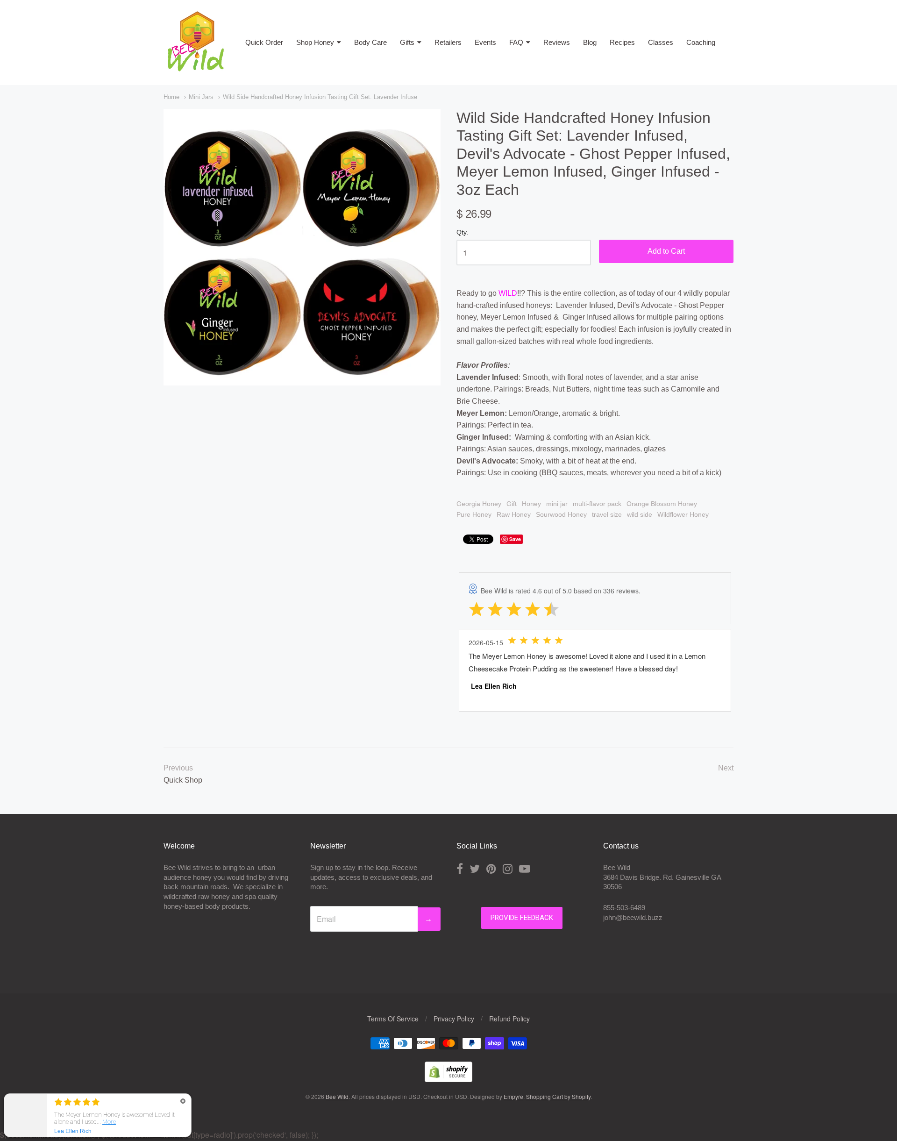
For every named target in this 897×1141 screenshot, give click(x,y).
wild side (639, 514)
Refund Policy (509, 1018)
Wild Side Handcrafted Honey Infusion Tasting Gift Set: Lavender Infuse (320, 96)
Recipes (622, 42)
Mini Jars (201, 96)
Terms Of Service (393, 1018)
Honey (531, 503)
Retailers (448, 42)
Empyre (513, 1096)
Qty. (462, 232)
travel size (607, 514)
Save (515, 538)
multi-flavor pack (597, 503)
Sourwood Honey (561, 514)
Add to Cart (666, 251)
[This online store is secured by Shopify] (448, 1079)
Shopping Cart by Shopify (558, 1096)
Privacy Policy (454, 1018)
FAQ (516, 42)
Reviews (556, 42)
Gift (511, 503)
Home (171, 96)
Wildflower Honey (683, 514)
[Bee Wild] (195, 67)
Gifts (407, 42)
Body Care (370, 42)
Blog (590, 42)
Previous (178, 768)
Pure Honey (473, 514)
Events (485, 42)
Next (725, 768)
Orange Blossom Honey (661, 503)
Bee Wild (337, 1096)
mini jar (557, 503)
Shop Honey (315, 42)
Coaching (700, 42)
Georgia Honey (478, 503)
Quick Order (264, 42)
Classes (660, 42)
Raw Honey (514, 514)
